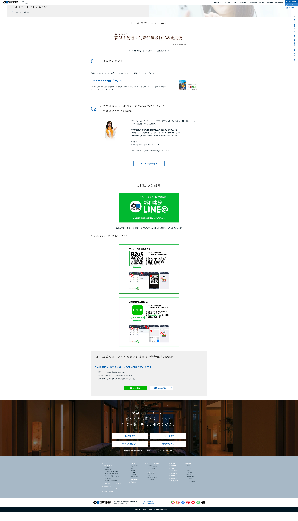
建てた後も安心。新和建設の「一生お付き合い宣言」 (112, 479)
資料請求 (173, 475)
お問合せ (294, 58)
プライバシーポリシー (147, 501)
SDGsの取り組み (190, 476)
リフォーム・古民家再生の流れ (154, 466)
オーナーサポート (294, 41)
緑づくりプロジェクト (152, 477)
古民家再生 (150, 465)
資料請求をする (168, 444)
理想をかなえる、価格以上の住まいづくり (113, 473)
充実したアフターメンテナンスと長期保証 (155, 474)
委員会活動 (189, 474)
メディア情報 (294, 51)
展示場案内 (133, 482)
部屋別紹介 (107, 467)
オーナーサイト (151, 479)
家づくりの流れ (134, 465)
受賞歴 (188, 470)
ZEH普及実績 (189, 478)
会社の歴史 (189, 468)
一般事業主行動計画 (191, 481)
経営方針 (188, 480)
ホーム (105, 463)
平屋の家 (133, 470)
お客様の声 (173, 465)
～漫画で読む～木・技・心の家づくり (113, 484)
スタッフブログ (294, 26)
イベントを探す (168, 436)
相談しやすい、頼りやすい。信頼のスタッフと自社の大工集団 (112, 475)
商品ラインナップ (135, 466)
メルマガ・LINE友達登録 (148, 503)
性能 (132, 468)
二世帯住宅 (133, 474)
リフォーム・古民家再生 (239, 2)
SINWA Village (107, 486)
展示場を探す (130, 436)
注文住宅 (227, 2)
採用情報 (294, 34)
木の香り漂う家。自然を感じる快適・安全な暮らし (112, 470)
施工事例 (173, 463)
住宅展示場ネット (108, 491)
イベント (173, 468)
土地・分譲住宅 (252, 2)
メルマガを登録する (149, 163)
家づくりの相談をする (130, 444)
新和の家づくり (218, 2)
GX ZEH (133, 472)
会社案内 (294, 18)
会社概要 (188, 465)
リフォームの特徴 (151, 468)
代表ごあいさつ (190, 466)
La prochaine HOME (109, 489)
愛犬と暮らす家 (134, 476)
